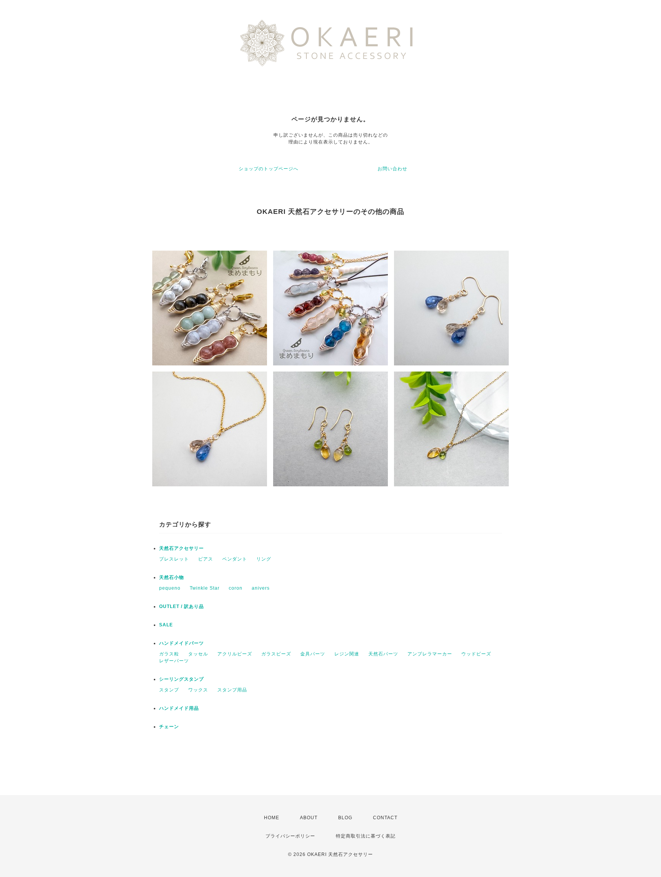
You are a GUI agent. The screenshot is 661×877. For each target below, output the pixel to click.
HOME (271, 817)
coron (236, 588)
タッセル (198, 654)
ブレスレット (174, 559)
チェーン (169, 726)
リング (263, 559)
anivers (261, 588)
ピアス (205, 559)
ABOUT (308, 817)
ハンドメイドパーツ (181, 643)
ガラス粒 (169, 654)
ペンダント (234, 559)
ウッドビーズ (476, 654)
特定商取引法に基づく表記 (366, 836)
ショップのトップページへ (268, 168)
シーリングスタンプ (181, 679)
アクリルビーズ (234, 654)
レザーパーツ (174, 660)
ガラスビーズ (276, 654)
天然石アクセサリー (181, 548)
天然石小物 (171, 577)
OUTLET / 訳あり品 (181, 606)
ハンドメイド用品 (179, 708)
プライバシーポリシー (290, 836)
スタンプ (169, 690)
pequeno (170, 588)
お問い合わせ (392, 168)
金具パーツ (312, 654)
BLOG (345, 817)
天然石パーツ (383, 654)
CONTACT (385, 817)
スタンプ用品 (232, 690)
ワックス (198, 690)
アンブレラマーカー (429, 654)
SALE (166, 625)
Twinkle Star (205, 588)
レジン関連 (346, 654)
